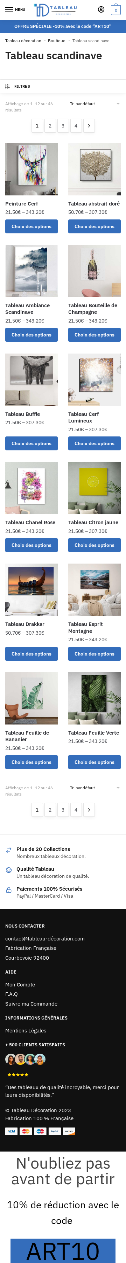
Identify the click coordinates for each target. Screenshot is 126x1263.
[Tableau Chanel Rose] (31, 488)
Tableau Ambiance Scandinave (27, 309)
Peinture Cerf (21, 203)
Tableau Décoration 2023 (41, 1110)
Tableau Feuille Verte (93, 732)
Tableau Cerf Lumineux (83, 417)
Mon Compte (20, 984)
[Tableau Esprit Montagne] (94, 590)
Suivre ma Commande (31, 1003)
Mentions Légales (25, 1030)
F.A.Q (11, 994)
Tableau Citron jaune (93, 522)
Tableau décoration (23, 40)
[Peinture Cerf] (31, 169)
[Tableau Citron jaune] (94, 488)
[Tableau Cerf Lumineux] (94, 380)
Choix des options (31, 226)
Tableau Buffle (22, 414)
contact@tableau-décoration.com (45, 938)
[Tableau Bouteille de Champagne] (94, 271)
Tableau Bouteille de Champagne (92, 309)
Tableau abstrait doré (94, 203)
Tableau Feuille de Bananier (27, 736)
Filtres (22, 86)
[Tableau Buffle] (31, 380)
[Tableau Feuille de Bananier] (31, 698)
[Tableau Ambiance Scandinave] (31, 271)
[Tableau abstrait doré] (94, 169)
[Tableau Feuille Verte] (94, 698)
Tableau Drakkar (24, 624)
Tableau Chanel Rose (30, 522)
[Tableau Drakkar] (31, 590)
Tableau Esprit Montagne (85, 627)
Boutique (56, 40)
